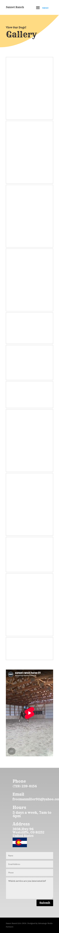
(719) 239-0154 (25, 786)
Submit (44, 903)
